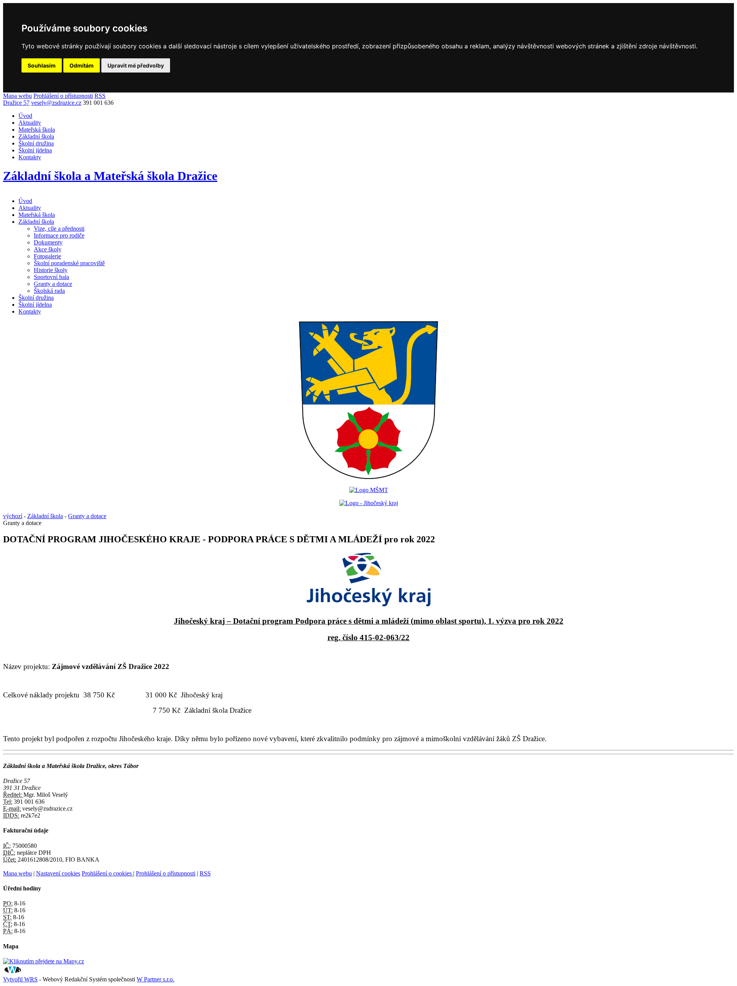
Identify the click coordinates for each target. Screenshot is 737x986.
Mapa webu (17, 95)
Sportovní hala (51, 277)
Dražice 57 (16, 102)
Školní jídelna (35, 150)
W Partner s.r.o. (155, 979)
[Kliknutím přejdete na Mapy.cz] (43, 961)
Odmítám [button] (81, 65)
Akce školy (47, 249)
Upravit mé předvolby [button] (135, 65)
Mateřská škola (36, 129)
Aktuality (29, 122)
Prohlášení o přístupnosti (63, 95)
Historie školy (51, 270)
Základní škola (36, 136)
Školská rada (49, 290)
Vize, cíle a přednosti (59, 228)
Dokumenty (48, 242)
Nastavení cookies (58, 873)
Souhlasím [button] (42, 65)
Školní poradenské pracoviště (69, 263)
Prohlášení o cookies (107, 873)
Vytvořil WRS (20, 979)
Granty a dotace (53, 284)
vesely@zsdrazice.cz (56, 102)
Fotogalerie (47, 256)
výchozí (12, 516)
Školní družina (36, 143)
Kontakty (29, 157)
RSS (100, 95)
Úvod (25, 115)
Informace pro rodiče (59, 235)
